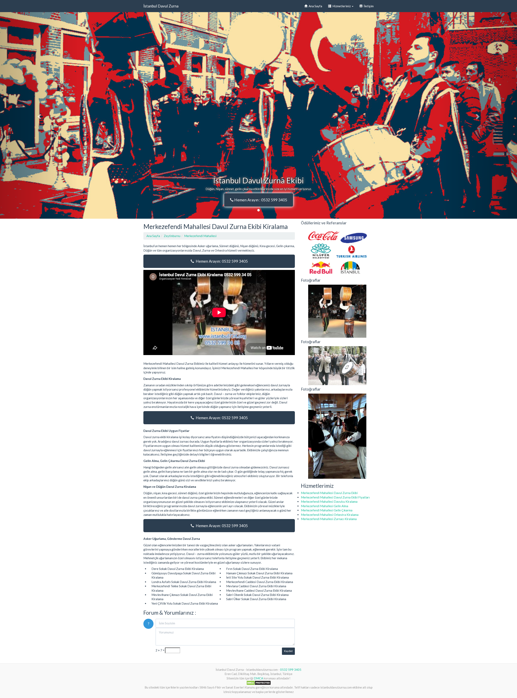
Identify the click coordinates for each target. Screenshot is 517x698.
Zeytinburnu (172, 236)
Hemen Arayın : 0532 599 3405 (260, 199)
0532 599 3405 (290, 669)
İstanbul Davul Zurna (161, 6)
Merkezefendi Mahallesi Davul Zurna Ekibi (329, 493)
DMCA (258, 678)
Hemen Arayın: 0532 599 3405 (221, 261)
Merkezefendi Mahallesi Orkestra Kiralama (329, 514)
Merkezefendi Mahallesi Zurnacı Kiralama (329, 519)
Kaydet (288, 651)
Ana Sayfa (314, 6)
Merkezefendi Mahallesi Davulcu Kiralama (329, 501)
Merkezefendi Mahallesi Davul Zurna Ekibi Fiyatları (335, 497)
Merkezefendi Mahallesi (200, 236)
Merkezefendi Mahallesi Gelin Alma (324, 506)
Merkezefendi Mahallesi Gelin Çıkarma (326, 510)
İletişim (368, 6)
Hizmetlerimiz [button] (341, 6)
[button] (39, 115)
